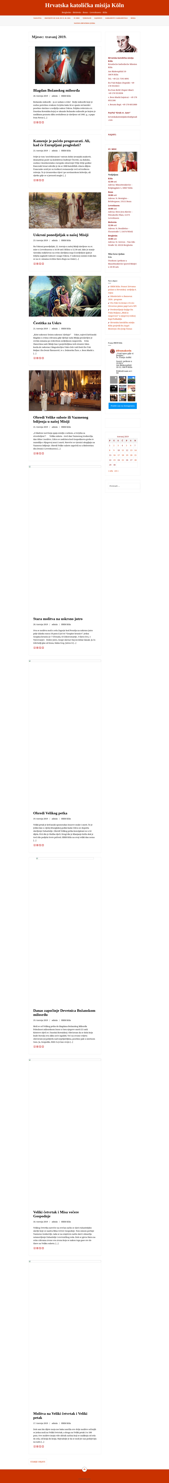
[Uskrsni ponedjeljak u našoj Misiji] (64, 212)
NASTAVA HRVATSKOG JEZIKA (84, 23)
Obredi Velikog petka (50, 813)
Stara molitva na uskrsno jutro (58, 619)
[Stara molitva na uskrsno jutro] (64, 531)
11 (123, 450)
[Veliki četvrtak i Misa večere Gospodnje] (64, 1125)
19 (127, 455)
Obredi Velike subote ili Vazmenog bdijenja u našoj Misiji (60, 419)
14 (135, 450)
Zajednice (98, 18)
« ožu (110, 471)
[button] (114, 380)
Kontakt (94, 1475)
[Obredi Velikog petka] (64, 726)
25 (123, 460)
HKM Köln (66, 96)
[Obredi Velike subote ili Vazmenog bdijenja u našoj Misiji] (64, 391)
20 (131, 455)
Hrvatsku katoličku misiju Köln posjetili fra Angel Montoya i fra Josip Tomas (121, 325)
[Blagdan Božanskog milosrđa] (64, 66)
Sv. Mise (77, 18)
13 (131, 450)
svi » (116, 471)
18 (123, 455)
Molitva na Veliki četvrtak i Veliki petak (60, 1415)
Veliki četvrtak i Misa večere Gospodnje (56, 1214)
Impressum (76, 1475)
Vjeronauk (87, 18)
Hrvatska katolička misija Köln (84, 5)
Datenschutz (86, 1475)
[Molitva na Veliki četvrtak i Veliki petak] (64, 1326)
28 (135, 460)
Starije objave (37, 1461)
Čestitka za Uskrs (47, 323)
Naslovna (37, 18)
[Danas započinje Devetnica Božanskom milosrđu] (64, 923)
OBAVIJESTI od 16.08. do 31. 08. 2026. (57, 18)
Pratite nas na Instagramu (123, 405)
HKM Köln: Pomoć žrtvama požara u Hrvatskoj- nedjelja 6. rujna (122, 289)
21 (135, 455)
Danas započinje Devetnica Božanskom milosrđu (64, 1012)
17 (119, 455)
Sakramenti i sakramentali (116, 18)
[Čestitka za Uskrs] (64, 297)
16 (114, 455)
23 (114, 460)
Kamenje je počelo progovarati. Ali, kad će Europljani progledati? (61, 143)
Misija (133, 18)
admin (55, 96)
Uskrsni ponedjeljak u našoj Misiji (61, 235)
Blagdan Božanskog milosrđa (56, 90)
